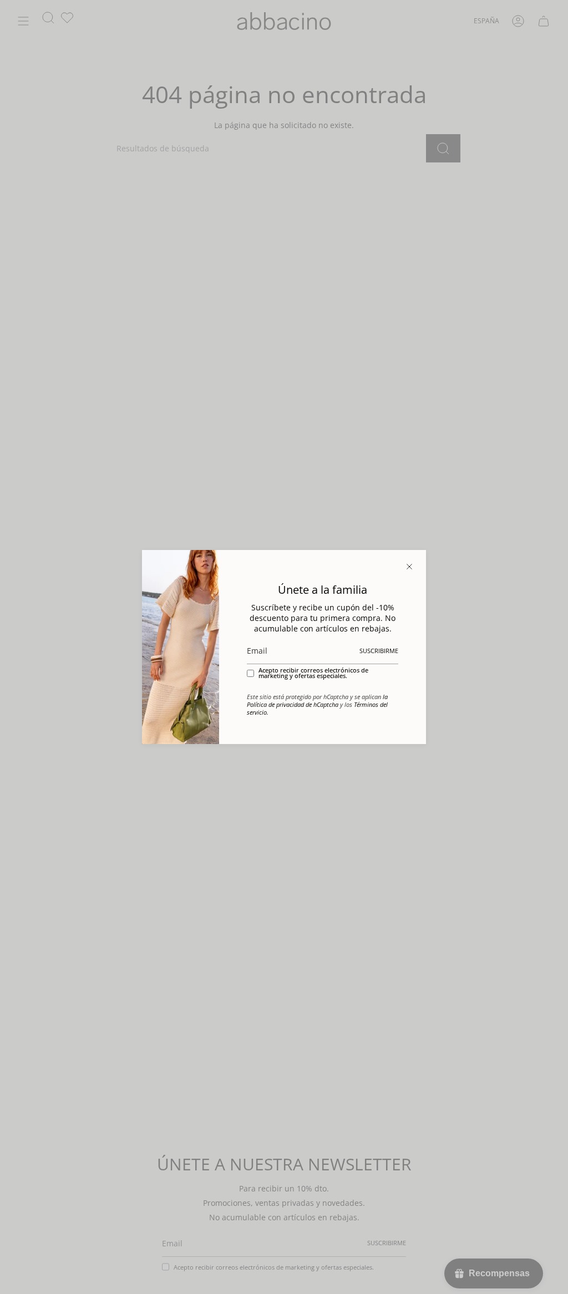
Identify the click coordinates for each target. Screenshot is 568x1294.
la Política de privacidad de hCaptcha (317, 701)
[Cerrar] (409, 566)
